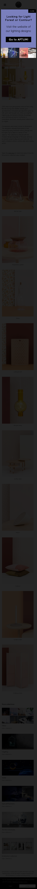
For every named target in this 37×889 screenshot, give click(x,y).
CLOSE (32, 11)
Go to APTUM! (18, 39)
